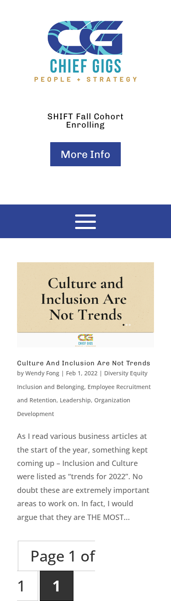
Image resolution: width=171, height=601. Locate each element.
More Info (85, 154)
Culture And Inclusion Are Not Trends (84, 363)
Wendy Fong (42, 373)
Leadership (75, 400)
